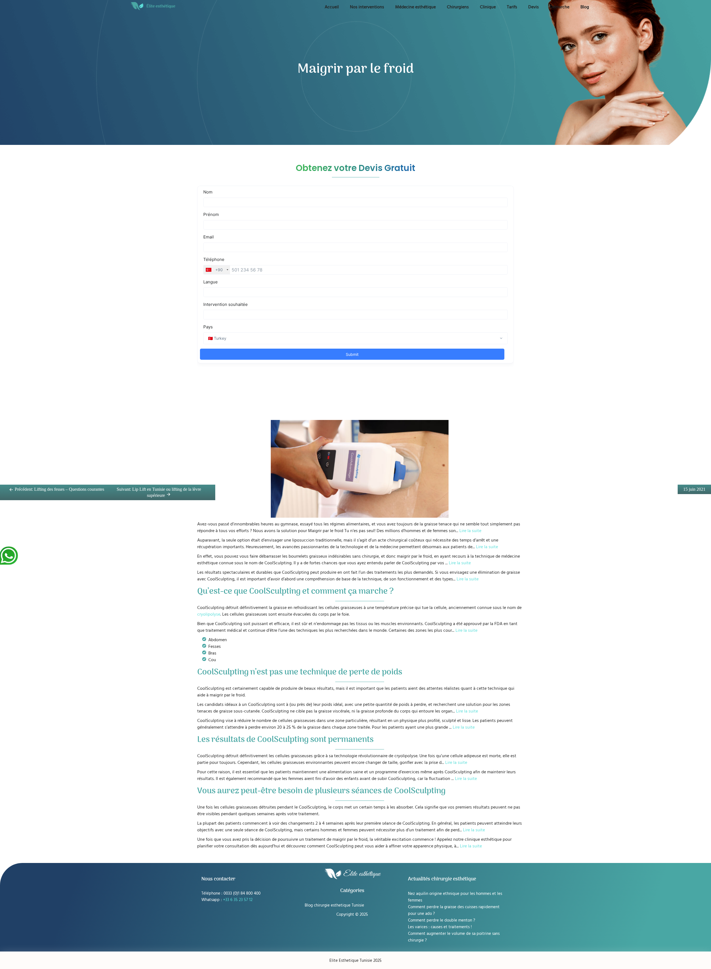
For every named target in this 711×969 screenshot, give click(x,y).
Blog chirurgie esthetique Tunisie (334, 905)
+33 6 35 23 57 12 (237, 899)
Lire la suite (470, 530)
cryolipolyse (208, 614)
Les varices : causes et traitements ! (440, 926)
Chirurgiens (458, 6)
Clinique (488, 6)
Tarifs (512, 6)
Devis (533, 6)
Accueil (332, 6)
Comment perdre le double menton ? (441, 920)
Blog (584, 6)
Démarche (559, 6)
